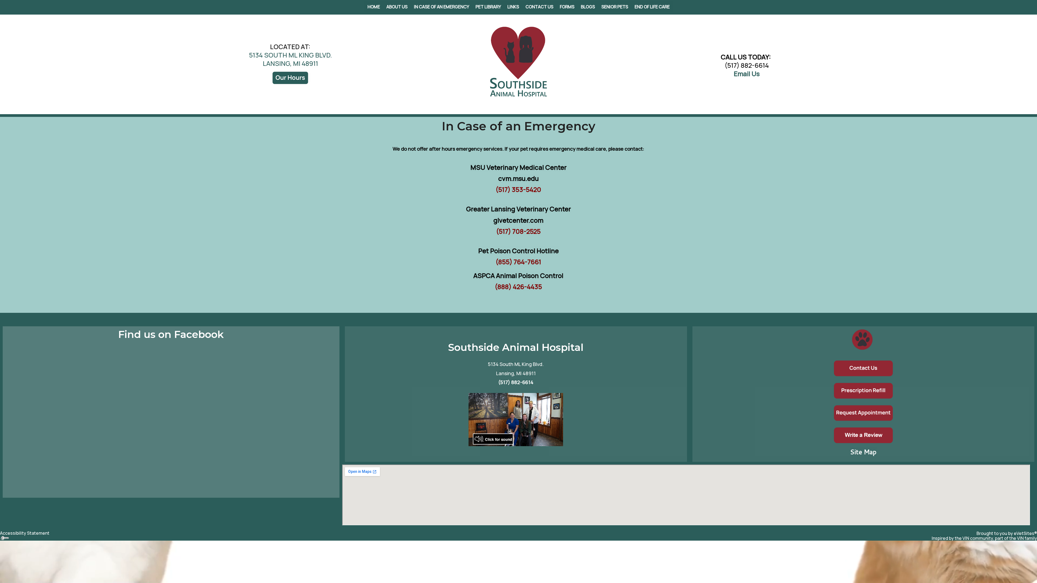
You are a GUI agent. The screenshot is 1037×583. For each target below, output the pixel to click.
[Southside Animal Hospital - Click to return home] (518, 61)
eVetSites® (1025, 533)
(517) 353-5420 (518, 189)
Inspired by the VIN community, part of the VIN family (984, 538)
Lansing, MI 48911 (516, 373)
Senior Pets (614, 7)
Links (513, 7)
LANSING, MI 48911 (290, 63)
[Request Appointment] (863, 412)
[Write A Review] (863, 434)
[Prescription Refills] (863, 389)
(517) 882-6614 (747, 65)
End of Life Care (652, 7)
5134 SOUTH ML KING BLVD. (290, 54)
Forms (567, 7)
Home (374, 7)
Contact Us (539, 7)
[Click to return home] (862, 338)
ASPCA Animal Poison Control (518, 275)
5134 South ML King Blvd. (516, 364)
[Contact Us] (863, 367)
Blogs (588, 7)
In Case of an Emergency (441, 7)
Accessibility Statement (24, 533)
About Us (397, 7)
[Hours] (290, 77)
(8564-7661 (518, 261)
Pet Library (488, 7)
